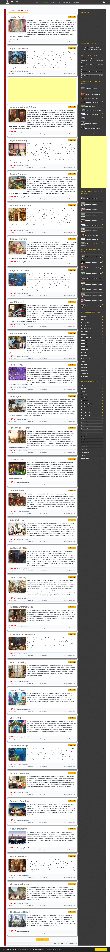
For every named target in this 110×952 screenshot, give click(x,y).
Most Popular (55, 2)
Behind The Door (18, 856)
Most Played (66, 2)
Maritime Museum (19, 333)
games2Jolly (84, 340)
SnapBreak (84, 440)
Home (36, 2)
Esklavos (83, 419)
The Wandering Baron (21, 884)
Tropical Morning (18, 239)
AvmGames (84, 397)
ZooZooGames (85, 458)
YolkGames (84, 449)
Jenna (83, 361)
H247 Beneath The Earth (22, 634)
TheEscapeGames (86, 443)
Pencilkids (84, 364)
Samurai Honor (17, 490)
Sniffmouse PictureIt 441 (91, 239)
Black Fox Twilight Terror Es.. (93, 128)
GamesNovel (84, 431)
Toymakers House (19, 48)
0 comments (30, 41)
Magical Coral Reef (19, 270)
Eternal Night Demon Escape (92, 102)
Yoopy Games (85, 452)
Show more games (42, 939)
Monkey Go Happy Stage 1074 (93, 94)
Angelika (83, 325)
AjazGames (84, 394)
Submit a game (86, 2)
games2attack (85, 422)
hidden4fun (84, 355)
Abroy (83, 391)
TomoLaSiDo (84, 373)
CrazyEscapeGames (86, 403)
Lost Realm (15, 718)
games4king (84, 428)
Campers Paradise (19, 801)
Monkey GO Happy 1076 (91, 98)
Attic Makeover (17, 520)
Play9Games (84, 437)
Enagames (84, 409)
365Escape (84, 316)
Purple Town (16, 365)
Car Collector (17, 302)
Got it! (101, 949)
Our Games (45, 2)
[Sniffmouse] (7, 4)
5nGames (83, 388)
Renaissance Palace (20, 205)
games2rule (84, 349)
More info (57, 949)
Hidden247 (72, 17)
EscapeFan (84, 334)
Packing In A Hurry (19, 773)
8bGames (83, 319)
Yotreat (83, 455)
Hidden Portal (17, 17)
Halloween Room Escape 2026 (93, 110)
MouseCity (84, 434)
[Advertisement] (42, 90)
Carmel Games (85, 400)
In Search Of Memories (21, 607)
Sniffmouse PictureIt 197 (91, 115)
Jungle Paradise (18, 174)
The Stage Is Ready (20, 912)
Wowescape (84, 376)
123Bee (83, 385)
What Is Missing (18, 662)
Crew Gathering (18, 577)
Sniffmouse (15, 2)
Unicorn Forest (17, 690)
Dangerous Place (19, 548)
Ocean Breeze (17, 459)
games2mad (84, 346)
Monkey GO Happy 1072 (91, 235)
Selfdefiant (84, 367)
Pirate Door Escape (90, 106)
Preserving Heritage (20, 428)
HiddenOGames (85, 358)
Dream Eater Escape (90, 119)
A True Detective (18, 829)
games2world (85, 425)
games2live (84, 343)
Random (76, 2)
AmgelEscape (85, 322)
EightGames (84, 406)
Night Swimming (18, 140)
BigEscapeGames (86, 328)
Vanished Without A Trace (23, 107)
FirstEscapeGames (86, 337)
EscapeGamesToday (86, 413)
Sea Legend (16, 396)
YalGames (84, 446)
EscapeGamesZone (86, 416)
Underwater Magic (19, 745)
